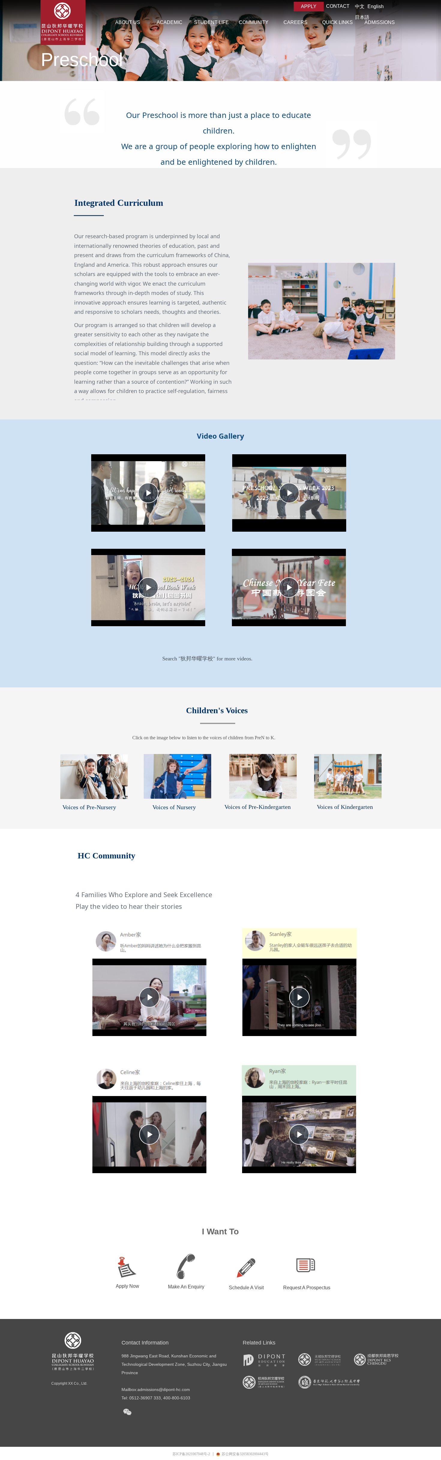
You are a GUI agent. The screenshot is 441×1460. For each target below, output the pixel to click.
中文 (359, 6)
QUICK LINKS (337, 22)
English (376, 6)
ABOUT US (127, 22)
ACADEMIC (169, 22)
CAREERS (296, 22)
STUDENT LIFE (211, 22)
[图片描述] (177, 776)
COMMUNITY (253, 22)
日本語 (362, 17)
